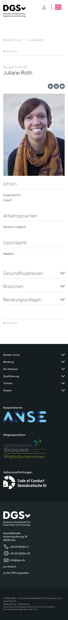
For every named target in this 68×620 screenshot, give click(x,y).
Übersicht (12, 51)
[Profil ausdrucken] (56, 86)
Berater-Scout (12, 40)
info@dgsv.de (17, 560)
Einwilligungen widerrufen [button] (26, 609)
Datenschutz (9, 604)
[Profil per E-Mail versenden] (62, 86)
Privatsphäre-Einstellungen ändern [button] (18, 607)
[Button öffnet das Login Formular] (44, 7)
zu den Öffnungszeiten (16, 573)
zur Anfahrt (9, 566)
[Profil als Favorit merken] (50, 86)
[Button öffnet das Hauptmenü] (58, 7)
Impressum (24, 604)
